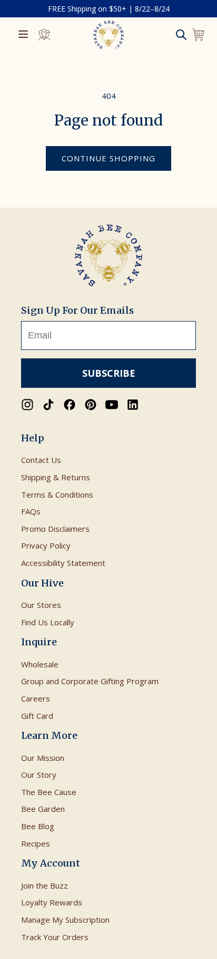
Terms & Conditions (57, 494)
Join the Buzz (44, 885)
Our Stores (41, 605)
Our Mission (42, 757)
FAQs (31, 511)
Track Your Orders (54, 937)
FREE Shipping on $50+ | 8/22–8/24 (109, 9)
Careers (35, 698)
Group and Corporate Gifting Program (90, 681)
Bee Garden (43, 808)
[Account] (44, 34)
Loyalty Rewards (51, 902)
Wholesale (39, 664)
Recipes (35, 843)
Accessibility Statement (63, 563)
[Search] (181, 34)
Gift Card (37, 715)
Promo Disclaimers (55, 528)
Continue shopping (108, 158)
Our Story (38, 774)
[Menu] (23, 35)
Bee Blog (37, 826)
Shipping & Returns (55, 477)
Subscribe (108, 373)
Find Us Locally (47, 622)
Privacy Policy (46, 545)
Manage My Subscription (65, 919)
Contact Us (41, 460)
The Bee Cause (48, 792)
